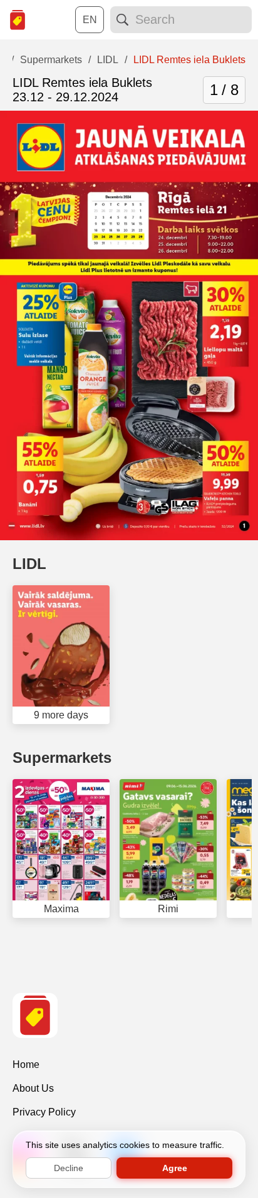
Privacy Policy (44, 1112)
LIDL (29, 563)
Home (26, 1064)
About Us (33, 1088)
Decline (68, 1168)
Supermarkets (62, 757)
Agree (174, 1168)
